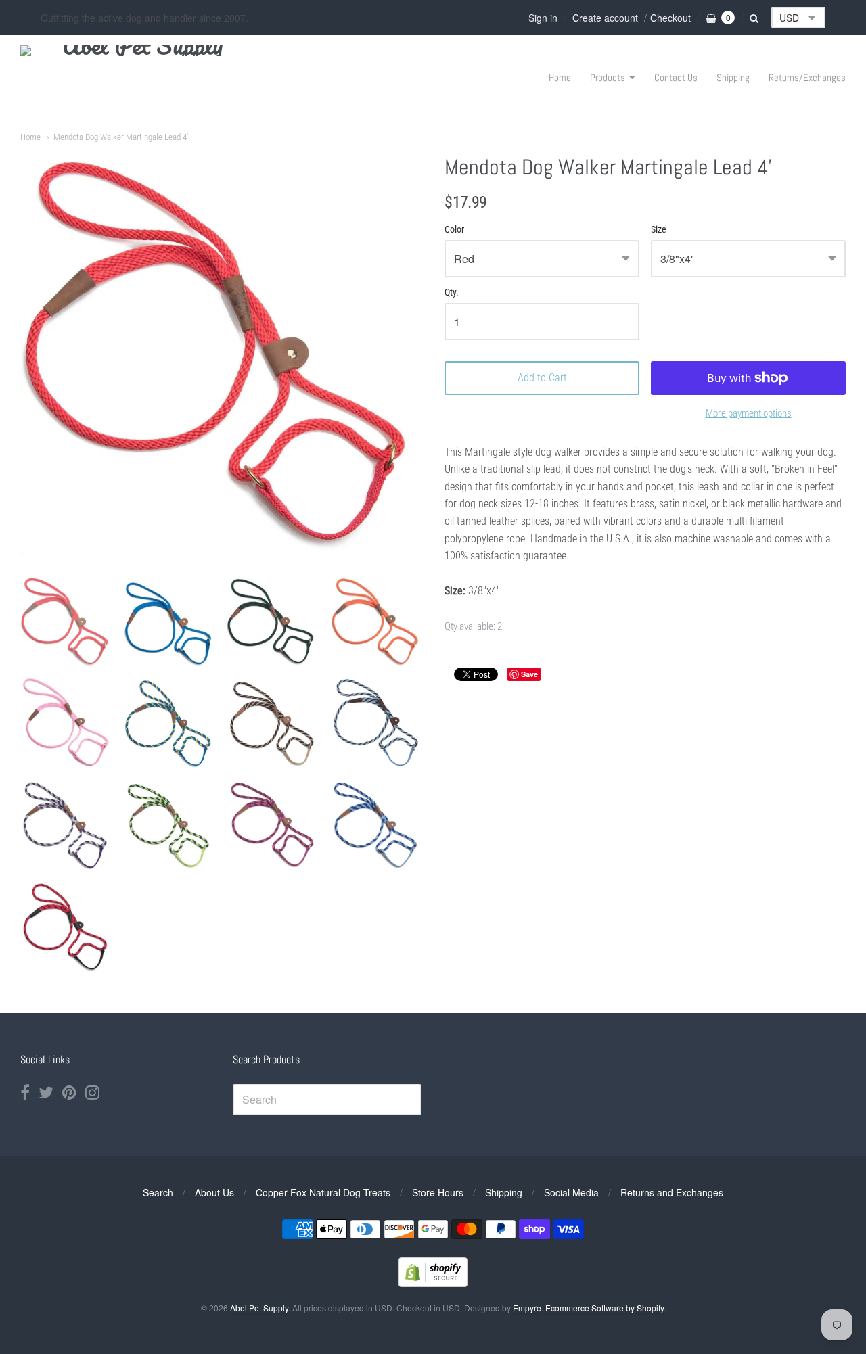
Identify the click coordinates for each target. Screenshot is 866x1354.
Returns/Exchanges (807, 77)
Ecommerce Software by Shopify (604, 1307)
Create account (605, 17)
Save (529, 674)
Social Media (571, 1192)
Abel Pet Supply (259, 1307)
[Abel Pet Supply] (137, 77)
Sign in (542, 17)
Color (454, 230)
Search (158, 1192)
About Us (214, 1192)
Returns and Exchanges (671, 1192)
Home (560, 77)
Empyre (527, 1307)
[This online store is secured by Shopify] (433, 1282)
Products (607, 77)
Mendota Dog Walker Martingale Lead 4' (120, 137)
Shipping (733, 77)
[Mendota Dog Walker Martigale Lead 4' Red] (66, 622)
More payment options (749, 413)
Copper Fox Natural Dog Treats (323, 1192)
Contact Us (676, 77)
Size (658, 230)
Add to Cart (542, 377)
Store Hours (437, 1192)
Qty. (452, 292)
